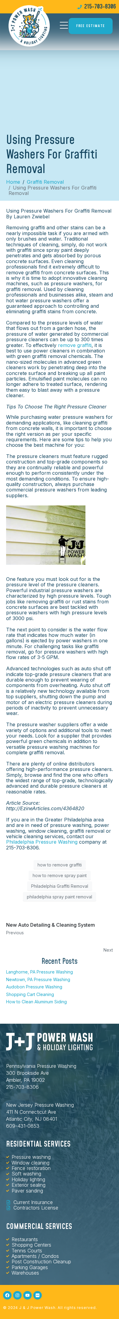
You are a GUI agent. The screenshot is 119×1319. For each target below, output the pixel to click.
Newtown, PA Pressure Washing (38, 979)
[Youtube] (27, 1295)
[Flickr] (37, 1295)
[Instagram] (17, 1295)
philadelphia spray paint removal (59, 896)
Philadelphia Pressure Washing (42, 842)
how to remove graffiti (60, 864)
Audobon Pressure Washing (34, 986)
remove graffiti (75, 345)
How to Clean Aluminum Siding (36, 1001)
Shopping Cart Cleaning (30, 994)
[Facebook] (7, 1295)
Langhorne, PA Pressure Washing (39, 971)
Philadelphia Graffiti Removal (59, 886)
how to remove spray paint (60, 875)
